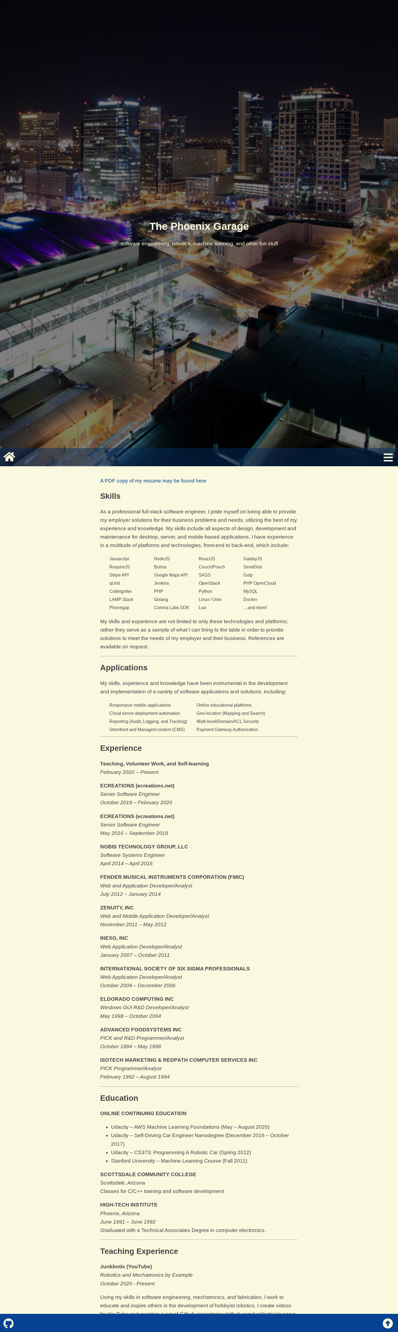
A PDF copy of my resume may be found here (153, 481)
